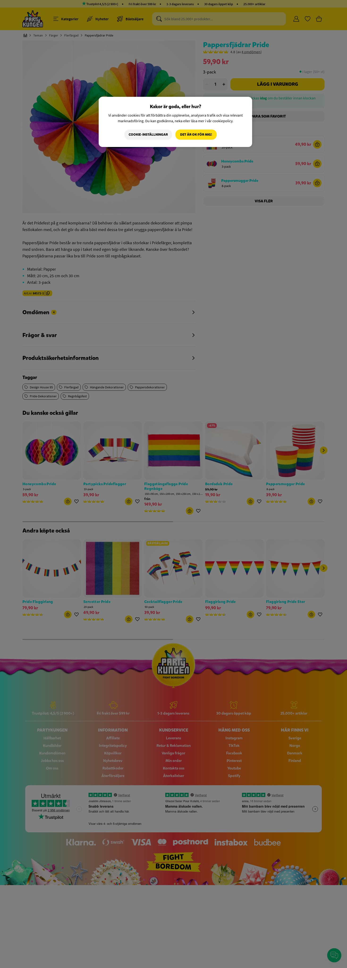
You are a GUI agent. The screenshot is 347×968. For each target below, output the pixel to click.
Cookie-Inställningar (148, 134)
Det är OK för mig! (196, 134)
